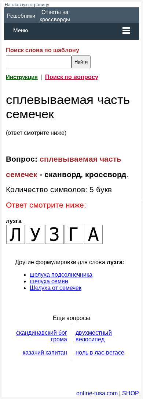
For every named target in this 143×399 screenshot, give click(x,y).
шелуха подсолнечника (61, 275)
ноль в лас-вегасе (100, 352)
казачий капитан (45, 352)
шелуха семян (49, 281)
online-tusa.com (97, 393)
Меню (20, 30)
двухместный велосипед (94, 336)
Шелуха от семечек (55, 288)
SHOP (130, 393)
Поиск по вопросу (71, 77)
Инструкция (22, 77)
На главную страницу (27, 4)
